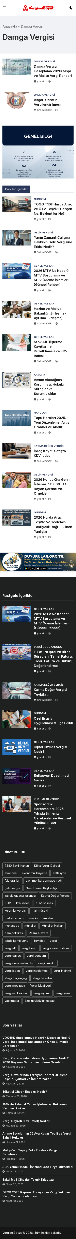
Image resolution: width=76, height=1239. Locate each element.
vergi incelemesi (37, 970)
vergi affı (10, 948)
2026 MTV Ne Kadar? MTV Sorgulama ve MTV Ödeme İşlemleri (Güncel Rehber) (51, 278)
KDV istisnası (44, 903)
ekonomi (11, 873)
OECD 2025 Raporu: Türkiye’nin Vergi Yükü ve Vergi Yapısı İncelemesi (36, 1194)
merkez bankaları (41, 918)
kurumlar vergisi (15, 910)
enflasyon (59, 873)
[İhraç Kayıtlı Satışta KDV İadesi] (16, 451)
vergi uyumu (42, 993)
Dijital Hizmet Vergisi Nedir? (50, 749)
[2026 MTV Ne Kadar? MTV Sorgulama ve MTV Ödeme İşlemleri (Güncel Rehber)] (16, 271)
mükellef (30, 925)
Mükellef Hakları (52, 925)
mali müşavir (40, 910)
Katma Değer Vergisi (55, 895)
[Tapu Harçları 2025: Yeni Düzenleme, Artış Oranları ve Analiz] (16, 418)
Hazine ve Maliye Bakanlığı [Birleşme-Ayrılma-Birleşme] (50, 313)
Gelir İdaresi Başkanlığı (41, 888)
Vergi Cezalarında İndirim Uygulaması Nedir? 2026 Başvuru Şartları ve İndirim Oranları (35, 1060)
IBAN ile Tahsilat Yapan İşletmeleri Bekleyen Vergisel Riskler (34, 1106)
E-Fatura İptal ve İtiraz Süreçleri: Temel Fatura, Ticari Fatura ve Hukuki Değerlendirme (53, 659)
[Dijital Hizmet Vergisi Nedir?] (16, 747)
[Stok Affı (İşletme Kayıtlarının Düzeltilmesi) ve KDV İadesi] (16, 342)
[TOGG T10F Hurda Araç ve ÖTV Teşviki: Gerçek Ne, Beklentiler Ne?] (16, 204)
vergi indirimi (62, 970)
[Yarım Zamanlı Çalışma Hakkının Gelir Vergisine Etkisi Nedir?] (16, 238)
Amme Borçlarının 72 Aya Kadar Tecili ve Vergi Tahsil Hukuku (36, 1135)
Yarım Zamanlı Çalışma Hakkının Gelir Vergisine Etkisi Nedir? (53, 242)
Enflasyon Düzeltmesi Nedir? (51, 778)
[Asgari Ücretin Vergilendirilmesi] (16, 100)
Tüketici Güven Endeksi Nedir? (24, 1091)
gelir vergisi (12, 888)
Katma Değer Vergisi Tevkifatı (50, 692)
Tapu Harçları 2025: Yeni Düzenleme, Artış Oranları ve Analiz (51, 422)
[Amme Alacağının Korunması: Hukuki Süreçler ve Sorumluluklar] (16, 380)
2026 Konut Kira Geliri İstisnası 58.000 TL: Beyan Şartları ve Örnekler (52, 486)
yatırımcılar (12, 1000)
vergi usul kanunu (16, 993)
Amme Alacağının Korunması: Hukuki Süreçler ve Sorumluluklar (49, 387)
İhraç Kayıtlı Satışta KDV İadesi (50, 453)
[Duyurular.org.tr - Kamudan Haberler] (38, 562)
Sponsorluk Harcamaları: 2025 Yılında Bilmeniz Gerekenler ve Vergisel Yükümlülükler (52, 813)
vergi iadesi (12, 970)
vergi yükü (63, 993)
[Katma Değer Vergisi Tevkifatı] (16, 690)
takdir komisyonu (16, 940)
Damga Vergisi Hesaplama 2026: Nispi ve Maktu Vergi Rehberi (53, 71)
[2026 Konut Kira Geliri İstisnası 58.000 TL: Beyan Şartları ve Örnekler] (16, 480)
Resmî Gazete (38, 933)
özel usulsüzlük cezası (40, 1000)
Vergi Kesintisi (42, 978)
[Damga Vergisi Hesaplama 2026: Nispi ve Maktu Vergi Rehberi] (16, 67)
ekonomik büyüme (34, 873)
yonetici (41, 81)
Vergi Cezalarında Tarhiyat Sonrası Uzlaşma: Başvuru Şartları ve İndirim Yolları (35, 1077)
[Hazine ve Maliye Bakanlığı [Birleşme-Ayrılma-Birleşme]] (16, 309)
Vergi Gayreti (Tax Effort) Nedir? (26, 1121)
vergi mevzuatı (15, 985)
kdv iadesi (23, 903)
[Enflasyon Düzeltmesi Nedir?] (16, 776)
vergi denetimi (36, 955)
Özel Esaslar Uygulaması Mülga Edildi (53, 720)
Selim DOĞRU (45, 109)
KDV (8, 903)
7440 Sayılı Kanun (17, 865)
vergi (53, 940)
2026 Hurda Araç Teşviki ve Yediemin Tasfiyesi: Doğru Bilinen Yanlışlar (53, 524)
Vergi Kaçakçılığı (16, 978)
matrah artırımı (14, 918)
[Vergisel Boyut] (37, 7)
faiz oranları (12, 880)
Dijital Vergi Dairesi (47, 865)
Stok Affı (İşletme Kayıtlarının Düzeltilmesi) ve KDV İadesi (50, 349)
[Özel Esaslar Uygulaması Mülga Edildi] (16, 719)
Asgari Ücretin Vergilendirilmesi (47, 102)
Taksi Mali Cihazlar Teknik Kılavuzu (28, 1179)
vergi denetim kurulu (19, 963)
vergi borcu (29, 948)
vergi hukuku (46, 963)
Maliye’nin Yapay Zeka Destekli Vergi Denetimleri (29, 1152)
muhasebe (12, 925)
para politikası (14, 933)
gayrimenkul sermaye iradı (44, 880)
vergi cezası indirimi (56, 948)
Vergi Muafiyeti (40, 985)
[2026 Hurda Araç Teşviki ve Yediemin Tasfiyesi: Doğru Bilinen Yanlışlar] (16, 518)
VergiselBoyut (12, 1232)
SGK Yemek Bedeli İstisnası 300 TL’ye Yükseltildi (37, 1167)
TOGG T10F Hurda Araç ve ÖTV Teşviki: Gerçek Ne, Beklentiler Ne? (53, 209)
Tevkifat (39, 940)
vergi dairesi (13, 955)
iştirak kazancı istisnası (20, 895)
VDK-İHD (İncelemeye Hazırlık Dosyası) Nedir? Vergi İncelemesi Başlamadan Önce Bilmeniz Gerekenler (36, 1041)
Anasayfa (9, 26)
